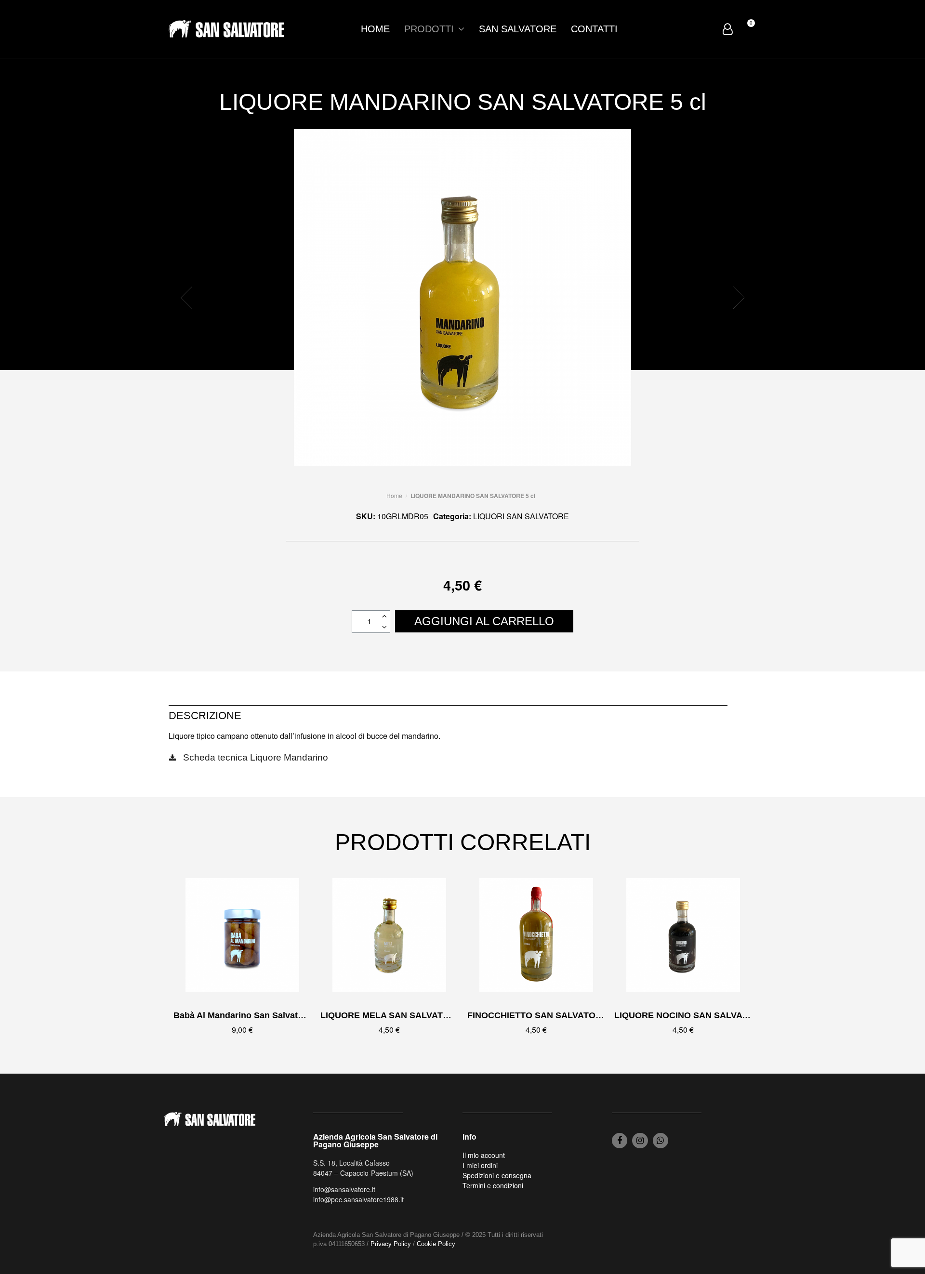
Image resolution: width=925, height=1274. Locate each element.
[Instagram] (640, 1140)
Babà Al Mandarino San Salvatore (242, 1015)
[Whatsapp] (660, 1140)
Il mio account (483, 1155)
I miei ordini (480, 1165)
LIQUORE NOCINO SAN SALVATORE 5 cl (698, 1015)
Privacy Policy (390, 1244)
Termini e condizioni (492, 1185)
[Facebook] (619, 1140)
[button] (186, 297)
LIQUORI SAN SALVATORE (521, 516)
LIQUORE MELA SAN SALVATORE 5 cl (399, 1015)
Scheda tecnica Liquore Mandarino (255, 757)
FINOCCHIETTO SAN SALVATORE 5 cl (545, 1015)
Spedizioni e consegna (496, 1175)
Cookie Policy (436, 1244)
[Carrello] (747, 28)
